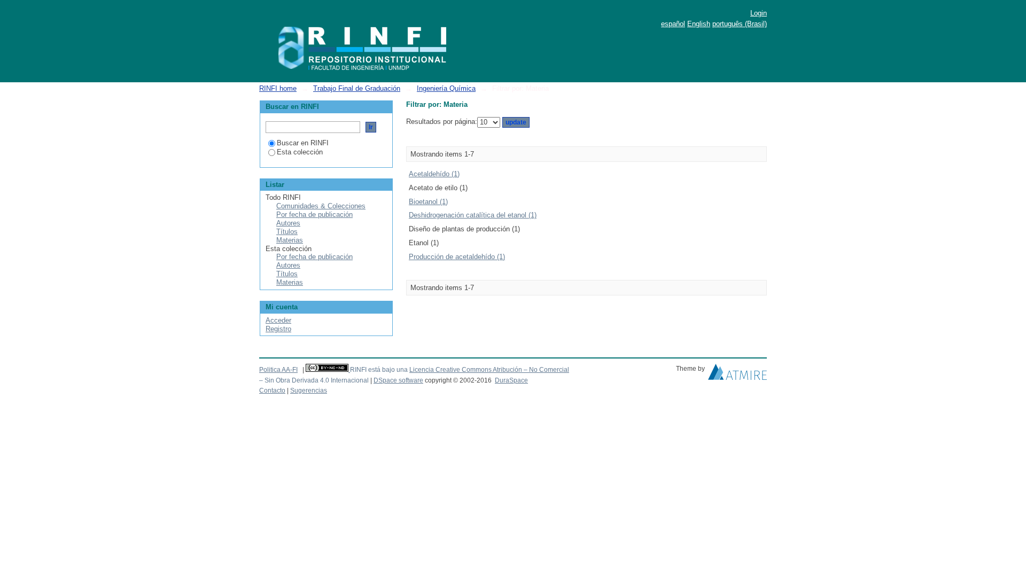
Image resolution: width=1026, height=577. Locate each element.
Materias (289, 240)
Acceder (278, 320)
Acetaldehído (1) (434, 174)
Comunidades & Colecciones (321, 206)
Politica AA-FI (278, 369)
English (698, 24)
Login (758, 13)
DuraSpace (511, 380)
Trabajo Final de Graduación (356, 88)
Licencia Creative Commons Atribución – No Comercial (489, 369)
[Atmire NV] (737, 374)
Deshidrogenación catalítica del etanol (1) (473, 215)
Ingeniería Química (446, 88)
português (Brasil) (739, 24)
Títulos (287, 232)
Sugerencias (308, 390)
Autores (288, 223)
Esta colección (300, 152)
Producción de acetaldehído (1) (457, 257)
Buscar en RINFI (303, 143)
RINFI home (278, 88)
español (673, 24)
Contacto (272, 390)
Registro (278, 329)
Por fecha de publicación (314, 214)
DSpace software (398, 380)
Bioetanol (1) (428, 202)
